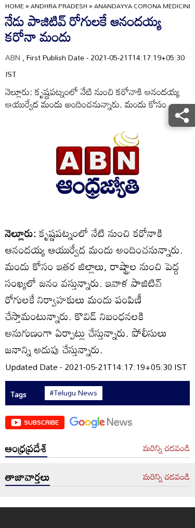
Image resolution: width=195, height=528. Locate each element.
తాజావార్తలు (27, 476)
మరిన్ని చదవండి (166, 448)
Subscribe (41, 422)
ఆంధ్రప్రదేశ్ (26, 448)
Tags (18, 394)
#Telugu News (73, 393)
